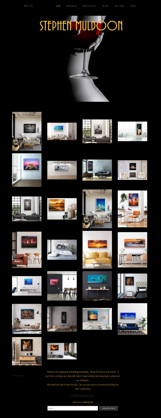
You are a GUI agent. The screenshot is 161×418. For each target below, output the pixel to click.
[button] (80, 59)
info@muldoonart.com (82, 395)
